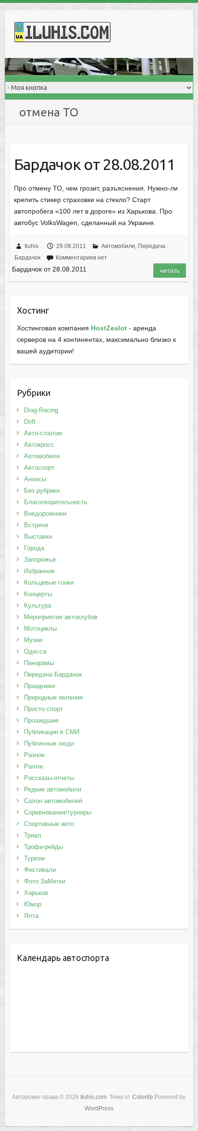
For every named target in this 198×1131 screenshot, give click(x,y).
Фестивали (40, 869)
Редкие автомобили (52, 789)
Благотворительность (55, 502)
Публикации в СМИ (51, 731)
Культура (37, 605)
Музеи (33, 640)
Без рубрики (42, 490)
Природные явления (53, 697)
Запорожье (40, 559)
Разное (34, 754)
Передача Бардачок (53, 674)
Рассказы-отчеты (49, 777)
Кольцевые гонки (49, 582)
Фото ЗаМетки (44, 881)
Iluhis (31, 246)
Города (34, 548)
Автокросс (39, 444)
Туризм (34, 858)
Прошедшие (41, 720)
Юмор (32, 904)
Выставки (38, 536)
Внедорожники (45, 513)
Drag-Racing (41, 410)
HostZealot (109, 328)
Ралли (33, 766)
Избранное (39, 571)
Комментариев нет (81, 257)
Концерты (38, 594)
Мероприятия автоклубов (61, 617)
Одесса (35, 651)
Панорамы (39, 663)
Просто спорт (43, 709)
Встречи (36, 525)
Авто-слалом (43, 433)
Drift (30, 421)
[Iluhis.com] (62, 34)
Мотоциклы (40, 628)
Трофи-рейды (43, 846)
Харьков (36, 892)
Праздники (39, 686)
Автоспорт (39, 467)
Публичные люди (49, 743)
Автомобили (118, 246)
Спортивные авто (49, 823)
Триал (32, 835)
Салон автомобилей (53, 800)
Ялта (31, 915)
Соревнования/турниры (57, 812)
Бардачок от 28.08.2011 (94, 164)
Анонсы (35, 479)
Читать (170, 270)
